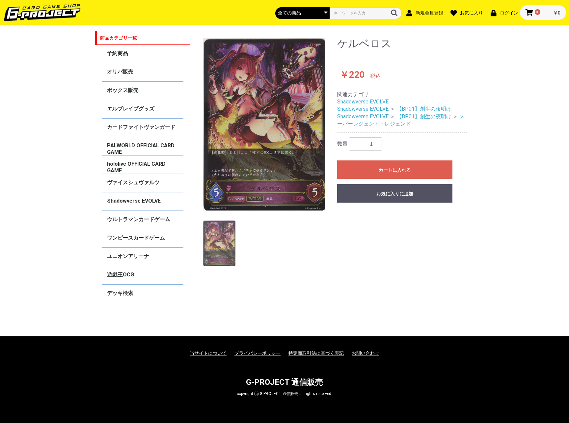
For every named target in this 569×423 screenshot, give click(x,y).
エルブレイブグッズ (130, 108)
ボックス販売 (123, 90)
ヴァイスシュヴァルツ (133, 182)
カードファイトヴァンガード (141, 127)
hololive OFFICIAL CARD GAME (136, 167)
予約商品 (117, 53)
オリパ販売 (120, 72)
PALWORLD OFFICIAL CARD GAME (141, 148)
